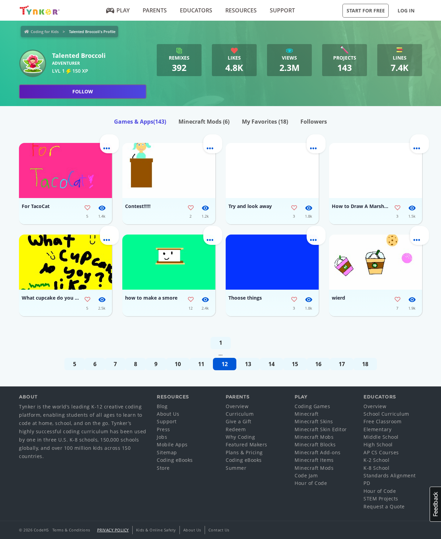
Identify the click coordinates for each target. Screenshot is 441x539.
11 (201, 364)
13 (248, 364)
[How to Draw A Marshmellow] (375, 170)
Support (282, 10)
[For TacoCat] (65, 170)
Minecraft (307, 414)
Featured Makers (246, 444)
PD (366, 483)
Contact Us (218, 529)
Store (163, 468)
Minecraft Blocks (315, 444)
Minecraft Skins (314, 421)
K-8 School (376, 468)
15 (295, 364)
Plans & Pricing (244, 452)
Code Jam (306, 475)
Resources (241, 10)
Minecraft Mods (203, 121)
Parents (155, 10)
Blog (162, 406)
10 (178, 364)
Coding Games (312, 406)
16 (318, 364)
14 (271, 364)
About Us (168, 414)
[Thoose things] (272, 262)
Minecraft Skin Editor (321, 429)
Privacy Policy (113, 529)
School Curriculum (386, 414)
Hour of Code (311, 483)
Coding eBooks (175, 460)
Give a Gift (239, 421)
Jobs (162, 437)
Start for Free (366, 10)
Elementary (377, 429)
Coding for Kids (45, 31)
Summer (236, 468)
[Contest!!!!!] (168, 170)
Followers (313, 121)
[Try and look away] (272, 170)
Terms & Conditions (71, 529)
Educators (196, 10)
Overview (237, 406)
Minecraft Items (314, 460)
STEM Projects (380, 498)
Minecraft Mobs (314, 437)
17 (342, 364)
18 (365, 364)
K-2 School (376, 460)
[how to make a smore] (168, 262)
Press (163, 429)
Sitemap (167, 452)
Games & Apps (140, 121)
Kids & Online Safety (156, 529)
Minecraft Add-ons (318, 452)
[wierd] (375, 262)
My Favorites (265, 121)
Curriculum (240, 414)
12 (225, 364)
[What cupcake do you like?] (65, 262)
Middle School (381, 437)
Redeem (236, 429)
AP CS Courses (381, 452)
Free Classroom (382, 421)
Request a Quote (384, 506)
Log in (406, 10)
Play (123, 10)
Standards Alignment (389, 475)
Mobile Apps (172, 444)
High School (378, 444)
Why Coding (240, 437)
